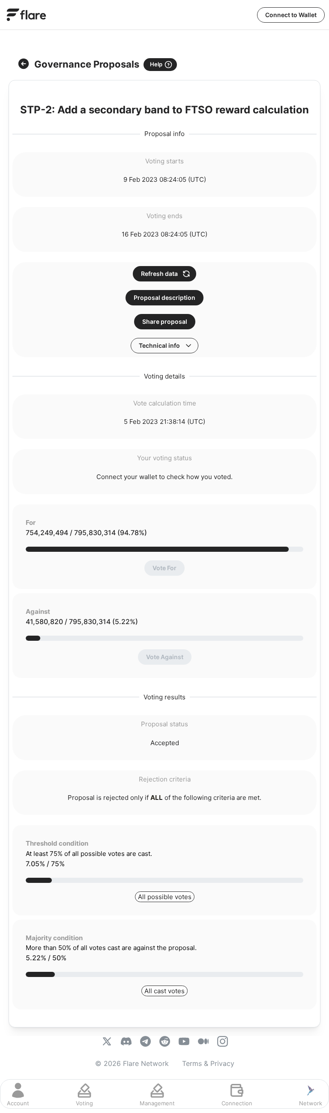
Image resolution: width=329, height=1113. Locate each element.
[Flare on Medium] (203, 1042)
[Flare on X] (107, 1042)
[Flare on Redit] (164, 1042)
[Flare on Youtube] (184, 1042)
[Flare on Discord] (126, 1042)
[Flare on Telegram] (145, 1042)
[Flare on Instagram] (222, 1042)
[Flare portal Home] (26, 15)
